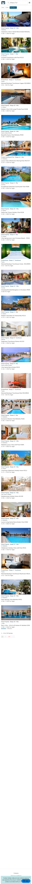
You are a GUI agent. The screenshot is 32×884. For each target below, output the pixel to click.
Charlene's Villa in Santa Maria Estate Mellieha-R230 (16, 32)
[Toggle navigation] (29, 3)
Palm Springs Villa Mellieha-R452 (11, 599)
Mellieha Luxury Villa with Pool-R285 (12, 445)
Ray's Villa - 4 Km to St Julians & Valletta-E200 (15, 625)
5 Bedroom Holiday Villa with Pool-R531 (13, 548)
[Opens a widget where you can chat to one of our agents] (25, 881)
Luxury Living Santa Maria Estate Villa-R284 (14, 522)
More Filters (13, 7)
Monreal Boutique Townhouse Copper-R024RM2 (16, 83)
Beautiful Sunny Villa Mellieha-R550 (12, 135)
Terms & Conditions (16, 875)
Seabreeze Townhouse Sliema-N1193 (12, 341)
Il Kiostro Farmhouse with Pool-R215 (12, 57)
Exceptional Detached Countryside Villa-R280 (15, 187)
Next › (9, 636)
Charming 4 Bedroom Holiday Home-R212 (14, 470)
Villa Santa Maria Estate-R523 (10, 367)
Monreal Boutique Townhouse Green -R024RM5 (15, 264)
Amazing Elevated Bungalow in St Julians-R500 (15, 290)
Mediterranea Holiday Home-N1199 (12, 496)
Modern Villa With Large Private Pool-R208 (14, 109)
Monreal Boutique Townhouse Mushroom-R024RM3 (16, 574)
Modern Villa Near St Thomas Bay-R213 (13, 316)
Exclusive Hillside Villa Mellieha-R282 (13, 419)
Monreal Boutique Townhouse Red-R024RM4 (15, 393)
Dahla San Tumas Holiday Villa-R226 (12, 212)
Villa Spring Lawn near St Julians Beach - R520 (15, 238)
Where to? (13, 3)
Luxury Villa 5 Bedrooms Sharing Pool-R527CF (15, 161)
